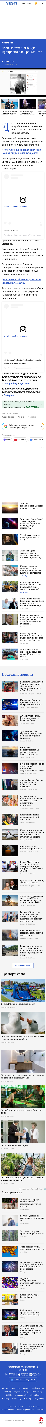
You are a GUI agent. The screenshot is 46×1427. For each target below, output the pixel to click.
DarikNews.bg (38, 1388)
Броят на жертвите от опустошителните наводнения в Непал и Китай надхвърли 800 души (31, 950)
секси (21, 417)
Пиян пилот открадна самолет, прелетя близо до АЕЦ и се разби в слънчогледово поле (32, 833)
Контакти (41, 1410)
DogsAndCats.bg (21, 1392)
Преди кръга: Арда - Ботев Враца (30, 1295)
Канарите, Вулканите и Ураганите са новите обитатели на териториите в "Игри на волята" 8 (31, 686)
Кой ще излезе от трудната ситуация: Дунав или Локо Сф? (30, 1312)
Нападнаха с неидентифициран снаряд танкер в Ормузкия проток (29, 751)
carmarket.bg (24, 592)
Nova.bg (7, 1392)
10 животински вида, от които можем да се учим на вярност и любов (22, 1037)
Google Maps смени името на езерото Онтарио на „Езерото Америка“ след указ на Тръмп (31, 866)
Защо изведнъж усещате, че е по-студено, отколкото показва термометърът (32, 554)
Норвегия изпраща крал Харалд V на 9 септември (29, 816)
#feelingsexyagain (11, 230)
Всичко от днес (23, 965)
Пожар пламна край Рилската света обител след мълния (31, 932)
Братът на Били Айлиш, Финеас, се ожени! (32, 881)
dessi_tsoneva (23, 235)
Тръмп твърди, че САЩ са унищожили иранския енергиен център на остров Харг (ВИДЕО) (31, 1330)
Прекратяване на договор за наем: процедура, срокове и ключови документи (31, 569)
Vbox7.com (15, 1388)
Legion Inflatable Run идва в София (18, 1004)
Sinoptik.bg (35, 1395)
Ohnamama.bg (21, 1395)
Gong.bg (26, 1388)
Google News (38, 440)
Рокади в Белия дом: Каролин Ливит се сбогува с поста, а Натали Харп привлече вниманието (31, 916)
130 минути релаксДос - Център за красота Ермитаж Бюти (32, 718)
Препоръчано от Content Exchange (31, 1189)
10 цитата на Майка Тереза (14, 1145)
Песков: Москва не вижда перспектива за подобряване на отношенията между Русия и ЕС (31, 619)
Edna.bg (27, 1398)
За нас (9, 1407)
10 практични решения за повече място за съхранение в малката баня (22, 1076)
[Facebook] (23, 1413)
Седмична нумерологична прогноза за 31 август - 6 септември (32, 1281)
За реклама (19, 1407)
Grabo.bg (5, 1398)
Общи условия (33, 1407)
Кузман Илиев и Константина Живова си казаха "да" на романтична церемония (31, 800)
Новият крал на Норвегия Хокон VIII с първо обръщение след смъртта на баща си (31, 636)
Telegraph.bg (39, 1398)
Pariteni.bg (16, 1398)
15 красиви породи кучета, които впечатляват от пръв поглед (30, 1202)
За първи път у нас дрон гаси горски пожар (32, 1232)
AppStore (24, 383)
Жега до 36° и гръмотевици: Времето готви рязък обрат (31, 505)
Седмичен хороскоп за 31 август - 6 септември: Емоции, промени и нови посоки (32, 1265)
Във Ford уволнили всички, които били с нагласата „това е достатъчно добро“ (30, 585)
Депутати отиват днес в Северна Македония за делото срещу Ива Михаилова (32, 1347)
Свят (22, 707)
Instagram (9, 395)
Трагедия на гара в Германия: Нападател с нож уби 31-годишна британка (31, 734)
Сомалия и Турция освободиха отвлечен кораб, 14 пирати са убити (30, 653)
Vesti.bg (11, 3)
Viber (8, 440)
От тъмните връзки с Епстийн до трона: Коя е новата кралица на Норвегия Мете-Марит (32, 602)
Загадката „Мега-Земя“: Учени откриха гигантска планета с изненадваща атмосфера (31, 523)
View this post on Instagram (15, 206)
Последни (27, 3)
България (23, 773)
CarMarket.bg (36, 1392)
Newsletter (21, 440)
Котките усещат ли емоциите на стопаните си (32, 1217)
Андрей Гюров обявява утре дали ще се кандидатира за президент (31, 783)
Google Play (11, 383)
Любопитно (7, 43)
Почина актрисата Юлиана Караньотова (31, 847)
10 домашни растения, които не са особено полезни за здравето (22, 1179)
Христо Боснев (8, 61)
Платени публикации (25, 1410)
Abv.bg (5, 1388)
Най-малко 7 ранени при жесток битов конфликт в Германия (31, 702)
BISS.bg (9, 1395)
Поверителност (7, 1410)
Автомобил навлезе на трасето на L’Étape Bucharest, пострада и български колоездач (31, 899)
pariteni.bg (23, 576)
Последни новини (17, 674)
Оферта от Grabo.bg (27, 723)
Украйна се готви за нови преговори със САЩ (30, 537)
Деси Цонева (8, 417)
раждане (32, 417)
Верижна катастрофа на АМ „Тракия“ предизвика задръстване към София (32, 767)
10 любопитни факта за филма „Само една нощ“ (22, 1111)
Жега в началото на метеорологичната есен (32, 1247)
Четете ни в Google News (25, 1380)
